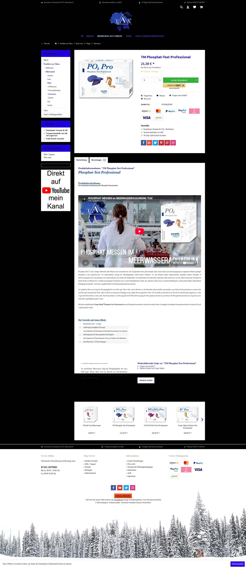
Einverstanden (237, 564)
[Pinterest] (161, 142)
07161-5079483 (49, 467)
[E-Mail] (167, 142)
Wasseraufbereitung (54, 90)
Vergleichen (147, 96)
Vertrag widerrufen (123, 496)
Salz (48, 101)
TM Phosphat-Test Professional (123, 425)
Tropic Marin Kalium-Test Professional (187, 426)
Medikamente (52, 87)
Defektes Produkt (91, 461)
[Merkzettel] (194, 7)
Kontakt (88, 467)
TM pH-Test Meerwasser (92, 425)
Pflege (49, 83)
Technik (49, 105)
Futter (49, 79)
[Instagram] (173, 142)
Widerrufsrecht (90, 473)
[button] (174, 86)
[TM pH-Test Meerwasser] (92, 414)
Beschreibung (81, 160)
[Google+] (149, 142)
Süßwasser (49, 68)
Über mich (47, 158)
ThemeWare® (146, 502)
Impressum (131, 476)
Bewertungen (98, 160)
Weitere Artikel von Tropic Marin (151, 368)
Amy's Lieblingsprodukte (53, 114)
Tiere (46, 110)
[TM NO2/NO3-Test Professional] (156, 414)
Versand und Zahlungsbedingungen (140, 467)
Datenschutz (131, 470)
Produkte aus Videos (52, 64)
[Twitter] (155, 142)
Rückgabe (88, 470)
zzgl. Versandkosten (155, 67)
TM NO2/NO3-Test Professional (155, 425)
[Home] (82, 36)
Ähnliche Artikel (146, 380)
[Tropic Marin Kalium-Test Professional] (188, 414)
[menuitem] (201, 7)
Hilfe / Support (49, 154)
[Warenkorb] (201, 7)
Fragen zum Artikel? (179, 95)
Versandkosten (118, 500)
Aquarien (50, 75)
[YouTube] (119, 487)
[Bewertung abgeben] (170, 60)
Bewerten (147, 99)
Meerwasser (50, 72)
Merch (46, 60)
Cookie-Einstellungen (135, 461)
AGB (129, 473)
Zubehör (50, 98)
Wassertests (52, 94)
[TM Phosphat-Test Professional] (124, 414)
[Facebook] (143, 142)
